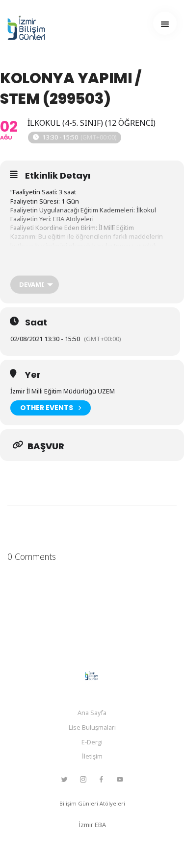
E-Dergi (92, 742)
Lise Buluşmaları (92, 727)
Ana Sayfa (92, 712)
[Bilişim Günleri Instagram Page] (82, 779)
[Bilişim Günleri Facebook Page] (101, 779)
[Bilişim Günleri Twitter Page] (64, 779)
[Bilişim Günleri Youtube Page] (119, 779)
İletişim (92, 756)
